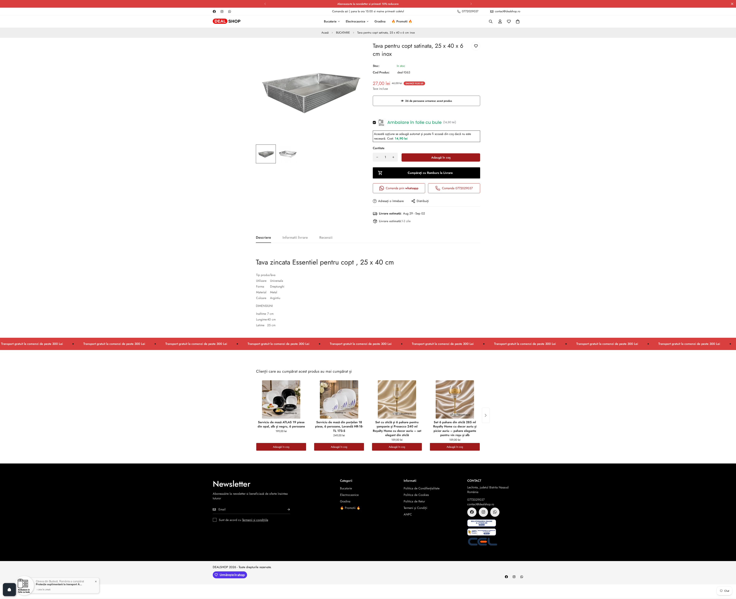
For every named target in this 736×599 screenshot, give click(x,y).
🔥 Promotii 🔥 (402, 21)
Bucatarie (330, 21)
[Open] (9, 589)
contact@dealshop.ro (480, 504)
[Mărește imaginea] (355, 49)
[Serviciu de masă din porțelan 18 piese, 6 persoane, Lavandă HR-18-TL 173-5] (339, 399)
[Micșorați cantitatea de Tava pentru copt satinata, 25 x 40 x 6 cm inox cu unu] (377, 157)
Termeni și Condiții (415, 507)
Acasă (325, 32)
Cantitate (378, 148)
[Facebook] (214, 11)
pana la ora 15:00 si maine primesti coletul (377, 11)
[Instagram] (221, 11)
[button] (517, 21)
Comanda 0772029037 (457, 188)
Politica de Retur (414, 501)
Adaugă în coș (281, 447)
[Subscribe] (285, 509)
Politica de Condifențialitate (421, 488)
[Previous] (265, 4)
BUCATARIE (343, 32)
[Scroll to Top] (728, 578)
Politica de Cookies (416, 494)
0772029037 (476, 499)
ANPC (408, 514)
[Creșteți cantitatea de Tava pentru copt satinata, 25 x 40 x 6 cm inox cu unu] (393, 157)
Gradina (380, 21)
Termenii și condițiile (255, 520)
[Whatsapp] (229, 11)
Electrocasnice (355, 21)
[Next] (471, 4)
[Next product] (486, 415)
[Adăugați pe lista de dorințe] (476, 46)
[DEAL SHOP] (227, 21)
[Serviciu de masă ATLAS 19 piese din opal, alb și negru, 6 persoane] (281, 399)
